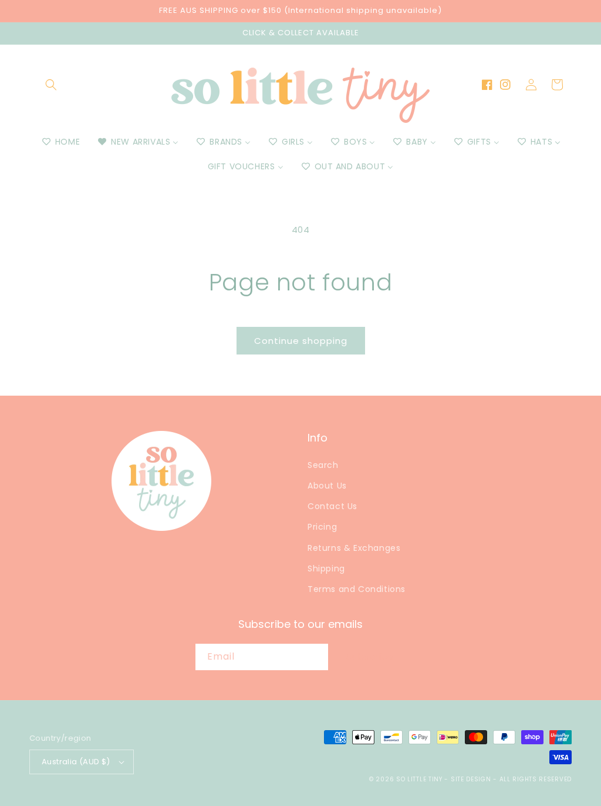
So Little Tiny (419, 779)
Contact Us (332, 506)
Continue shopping (300, 341)
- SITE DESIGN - (471, 779)
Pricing (322, 527)
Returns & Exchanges (354, 548)
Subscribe (370, 656)
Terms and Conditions (357, 589)
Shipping (326, 568)
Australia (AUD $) (76, 761)
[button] (51, 85)
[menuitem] (60, 141)
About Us (327, 485)
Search (323, 465)
